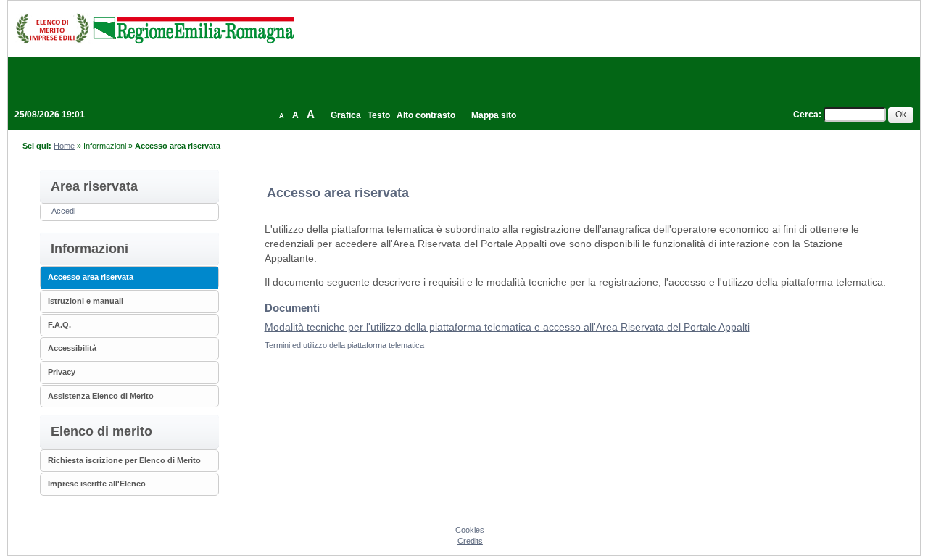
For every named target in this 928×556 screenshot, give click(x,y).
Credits (470, 540)
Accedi (63, 211)
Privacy (61, 372)
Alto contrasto (426, 115)
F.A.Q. (59, 324)
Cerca (806, 114)
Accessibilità (72, 348)
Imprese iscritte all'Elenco (97, 483)
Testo (379, 115)
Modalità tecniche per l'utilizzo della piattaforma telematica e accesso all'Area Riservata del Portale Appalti (507, 327)
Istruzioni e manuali (85, 300)
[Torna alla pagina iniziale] (154, 28)
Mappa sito (493, 115)
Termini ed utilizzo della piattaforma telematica (344, 345)
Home (64, 145)
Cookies (469, 530)
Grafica (346, 115)
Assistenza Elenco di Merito (101, 395)
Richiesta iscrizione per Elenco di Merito (124, 460)
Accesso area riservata (90, 277)
